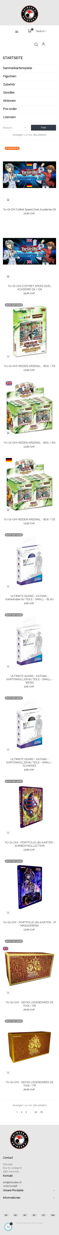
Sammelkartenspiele (17, 68)
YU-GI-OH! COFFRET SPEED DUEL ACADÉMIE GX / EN (29, 288)
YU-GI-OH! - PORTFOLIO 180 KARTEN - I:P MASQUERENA (29, 924)
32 (35, 1112)
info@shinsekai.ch (12, 1182)
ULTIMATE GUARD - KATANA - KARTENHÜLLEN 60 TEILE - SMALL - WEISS (29, 679)
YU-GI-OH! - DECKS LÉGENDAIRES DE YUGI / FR (29, 1084)
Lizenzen (9, 117)
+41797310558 (10, 1186)
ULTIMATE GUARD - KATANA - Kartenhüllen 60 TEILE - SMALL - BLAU (29, 597)
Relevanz (15, 127)
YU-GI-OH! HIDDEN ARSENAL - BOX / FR (29, 366)
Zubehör (9, 84)
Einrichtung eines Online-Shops (29, 1223)
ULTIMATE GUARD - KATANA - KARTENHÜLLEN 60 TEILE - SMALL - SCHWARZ (29, 762)
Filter (43, 127)
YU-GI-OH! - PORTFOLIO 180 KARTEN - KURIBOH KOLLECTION (29, 844)
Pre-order (10, 109)
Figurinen (9, 76)
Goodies (9, 92)
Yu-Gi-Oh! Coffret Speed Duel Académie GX (29, 209)
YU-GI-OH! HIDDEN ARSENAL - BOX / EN (29, 442)
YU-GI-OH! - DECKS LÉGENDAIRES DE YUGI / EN (29, 1004)
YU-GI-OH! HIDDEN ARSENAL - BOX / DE (29, 519)
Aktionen (9, 100)
